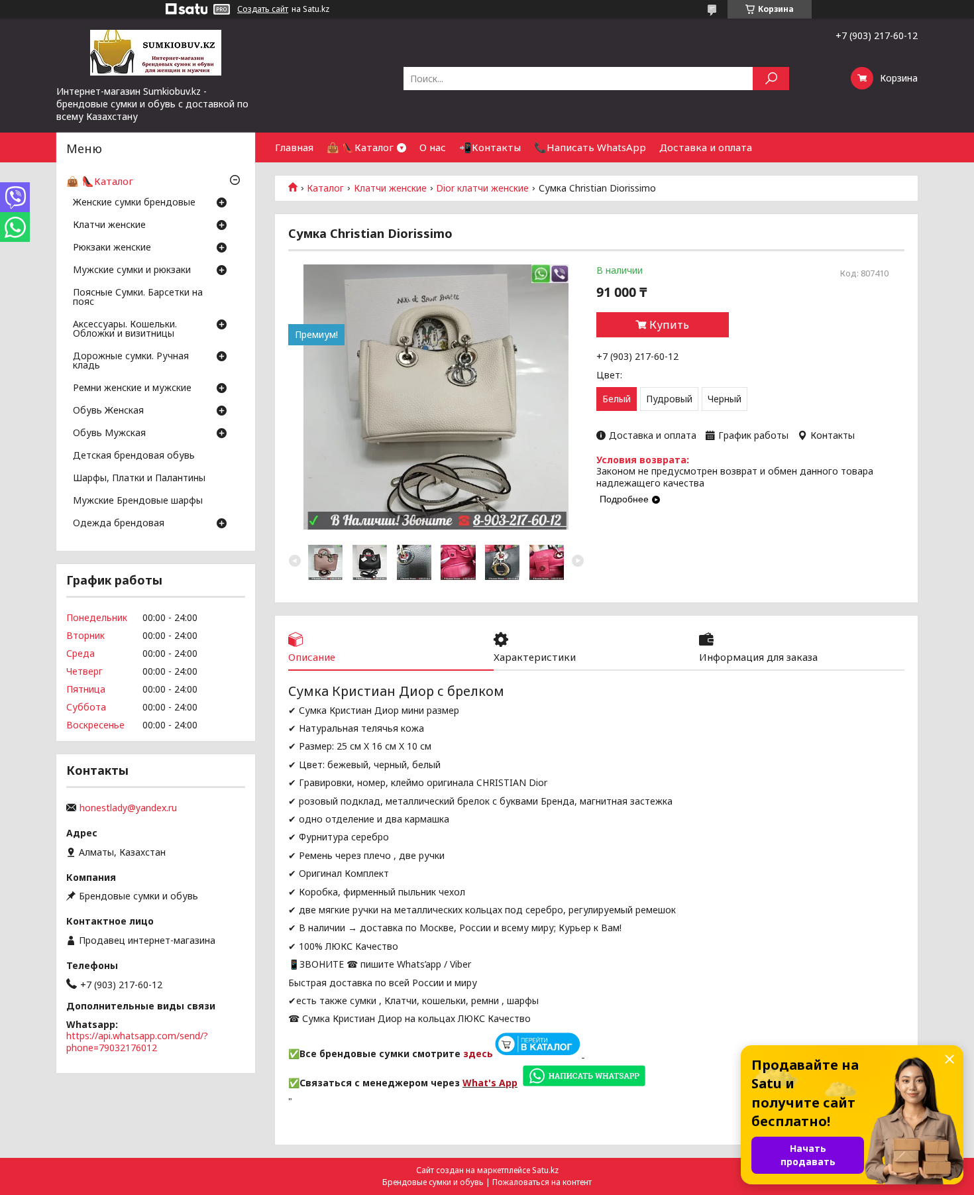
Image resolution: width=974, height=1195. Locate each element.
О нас (432, 147)
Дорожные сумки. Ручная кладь (131, 361)
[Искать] (771, 78)
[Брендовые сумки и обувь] (155, 51)
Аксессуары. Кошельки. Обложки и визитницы (125, 329)
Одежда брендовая (118, 523)
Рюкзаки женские (112, 248)
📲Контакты (490, 147)
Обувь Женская (108, 411)
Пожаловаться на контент (542, 1182)
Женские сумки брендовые (134, 203)
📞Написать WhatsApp (590, 147)
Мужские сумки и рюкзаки (132, 270)
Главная (294, 147)
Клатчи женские (390, 188)
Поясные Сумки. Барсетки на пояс (138, 298)
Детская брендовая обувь (134, 456)
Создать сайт (262, 9)
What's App (489, 1082)
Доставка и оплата (705, 147)
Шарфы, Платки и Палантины (139, 478)
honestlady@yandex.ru (128, 808)
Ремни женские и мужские (132, 388)
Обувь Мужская (109, 433)
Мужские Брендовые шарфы (138, 501)
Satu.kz (545, 1170)
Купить (669, 324)
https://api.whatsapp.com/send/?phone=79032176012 (137, 1041)
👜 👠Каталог (360, 147)
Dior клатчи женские (482, 188)
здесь (478, 1053)
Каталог (325, 188)
